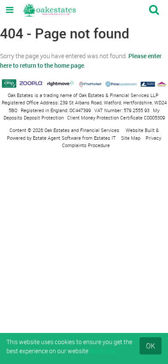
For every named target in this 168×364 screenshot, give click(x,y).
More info (102, 351)
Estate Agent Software (57, 138)
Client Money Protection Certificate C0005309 (116, 117)
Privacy (153, 138)
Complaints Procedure (86, 145)
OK (150, 346)
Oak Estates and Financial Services (81, 130)
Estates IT (105, 138)
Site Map (130, 138)
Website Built (140, 130)
